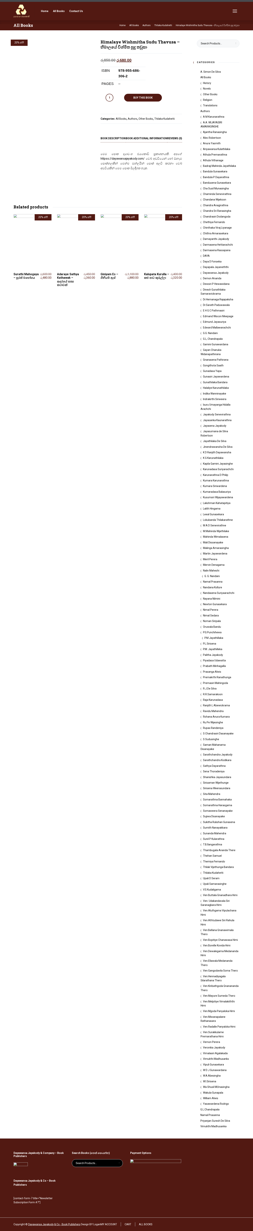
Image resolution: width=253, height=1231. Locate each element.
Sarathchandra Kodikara (217, 760)
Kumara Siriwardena (215, 486)
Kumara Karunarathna (216, 480)
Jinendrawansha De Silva (217, 446)
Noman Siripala (212, 621)
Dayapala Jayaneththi (216, 267)
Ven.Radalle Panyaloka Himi (219, 1026)
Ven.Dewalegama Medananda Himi (219, 953)
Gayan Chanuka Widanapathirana (211, 351)
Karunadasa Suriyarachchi (218, 469)
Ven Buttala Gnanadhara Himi (220, 895)
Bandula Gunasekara (215, 171)
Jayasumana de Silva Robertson (214, 433)
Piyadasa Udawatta (214, 660)
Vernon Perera (211, 1042)
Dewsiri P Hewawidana (216, 283)
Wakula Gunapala (213, 1092)
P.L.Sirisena (209, 643)
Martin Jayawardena (215, 553)
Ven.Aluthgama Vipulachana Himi (218, 912)
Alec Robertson (212, 137)
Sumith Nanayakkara (215, 827)
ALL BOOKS (145, 1224)
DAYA (206, 255)
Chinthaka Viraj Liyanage (217, 227)
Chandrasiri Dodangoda (216, 216)
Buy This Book (143, 97)
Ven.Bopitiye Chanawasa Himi (220, 939)
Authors (132, 118)
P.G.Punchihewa (212, 632)
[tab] (113, 138)
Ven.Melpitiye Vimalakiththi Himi (218, 1003)
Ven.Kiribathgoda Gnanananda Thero (220, 987)
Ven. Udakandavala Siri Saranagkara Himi (215, 902)
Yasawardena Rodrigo (216, 1103)
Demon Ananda (212, 278)
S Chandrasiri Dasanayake (218, 733)
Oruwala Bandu (212, 626)
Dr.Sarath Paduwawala (216, 304)
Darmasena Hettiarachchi (218, 244)
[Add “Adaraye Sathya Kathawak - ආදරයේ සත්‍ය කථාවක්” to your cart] (93, 283)
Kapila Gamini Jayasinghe (218, 463)
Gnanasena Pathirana (215, 359)
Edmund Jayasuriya (214, 321)
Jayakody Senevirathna (217, 414)
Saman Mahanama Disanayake (213, 746)
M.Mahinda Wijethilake (216, 531)
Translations (210, 105)
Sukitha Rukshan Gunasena (219, 822)
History (207, 83)
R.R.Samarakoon (213, 694)
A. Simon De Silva (210, 71)
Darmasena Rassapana (216, 250)
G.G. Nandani (210, 333)
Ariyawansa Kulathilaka (216, 149)
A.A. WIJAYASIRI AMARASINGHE (211, 124)
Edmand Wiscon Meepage (218, 316)
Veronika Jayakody (214, 1047)
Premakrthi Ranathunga (217, 677)
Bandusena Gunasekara (217, 182)
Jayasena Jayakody (214, 425)
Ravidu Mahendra (213, 711)
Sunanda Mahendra (214, 833)
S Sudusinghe (211, 739)
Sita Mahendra (211, 793)
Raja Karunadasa (213, 699)
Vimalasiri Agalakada (215, 1053)
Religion (207, 99)
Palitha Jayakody (213, 654)
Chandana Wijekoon (214, 199)
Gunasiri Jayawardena (216, 376)
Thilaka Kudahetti (164, 118)
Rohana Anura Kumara (216, 716)
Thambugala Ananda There (219, 850)
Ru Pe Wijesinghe (213, 722)
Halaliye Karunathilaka (216, 387)
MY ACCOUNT (109, 1224)
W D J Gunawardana (215, 1070)
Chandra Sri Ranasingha (217, 210)
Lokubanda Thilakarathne (218, 519)
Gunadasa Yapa (212, 371)
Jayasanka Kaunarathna (217, 420)
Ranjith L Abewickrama (216, 705)
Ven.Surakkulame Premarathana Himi (212, 1034)
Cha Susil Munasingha (216, 188)
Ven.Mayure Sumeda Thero (219, 995)
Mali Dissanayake (213, 542)
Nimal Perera (210, 609)
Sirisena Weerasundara (216, 788)
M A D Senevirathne (214, 525)
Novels (207, 88)
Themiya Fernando (214, 861)
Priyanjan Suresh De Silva (215, 1120)
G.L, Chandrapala (213, 338)
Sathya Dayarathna (214, 765)
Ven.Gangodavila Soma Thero (220, 970)
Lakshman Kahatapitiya (216, 503)
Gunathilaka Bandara (215, 382)
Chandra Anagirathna (215, 205)
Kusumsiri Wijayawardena (218, 497)
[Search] (225, 11)
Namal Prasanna (212, 581)
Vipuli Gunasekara (213, 1064)
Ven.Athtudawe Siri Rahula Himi (217, 922)
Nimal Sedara (211, 615)
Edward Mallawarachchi (217, 327)
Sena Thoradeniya (213, 771)
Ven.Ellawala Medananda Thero (216, 962)
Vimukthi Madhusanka (213, 1126)
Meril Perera (210, 559)
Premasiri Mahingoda (215, 683)
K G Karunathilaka (213, 457)
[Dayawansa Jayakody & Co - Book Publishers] (22, 11)
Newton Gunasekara (215, 604)
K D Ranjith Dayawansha (217, 452)
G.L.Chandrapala (209, 1109)
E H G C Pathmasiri (213, 310)
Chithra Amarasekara (215, 233)
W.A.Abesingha (212, 1075)
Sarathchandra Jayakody (217, 754)
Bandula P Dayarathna (216, 177)
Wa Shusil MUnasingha (216, 1086)
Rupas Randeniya (213, 727)
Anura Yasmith (212, 143)
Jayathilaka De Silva (214, 441)
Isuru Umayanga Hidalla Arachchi (215, 406)
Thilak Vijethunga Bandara (218, 867)
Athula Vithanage (213, 160)
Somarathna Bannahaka (217, 799)
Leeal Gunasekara (213, 514)
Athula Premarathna (215, 154)
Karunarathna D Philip (215, 474)
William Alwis (210, 1098)
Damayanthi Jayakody (216, 238)
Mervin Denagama (213, 564)
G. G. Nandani (212, 576)
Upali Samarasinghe (215, 883)
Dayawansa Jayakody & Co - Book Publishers (54, 1224)
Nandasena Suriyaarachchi (218, 592)
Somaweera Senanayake (218, 810)
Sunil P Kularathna (213, 838)
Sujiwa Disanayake (214, 816)
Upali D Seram (211, 878)
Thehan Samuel (212, 855)
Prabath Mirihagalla (214, 666)
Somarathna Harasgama (217, 805)
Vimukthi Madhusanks (216, 1058)
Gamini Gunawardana (215, 344)
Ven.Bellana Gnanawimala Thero (217, 932)
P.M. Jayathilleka (212, 649)
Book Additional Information (146, 138)
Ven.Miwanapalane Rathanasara (213, 1018)
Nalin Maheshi (211, 570)
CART (128, 1224)
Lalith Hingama (211, 508)
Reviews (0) (174, 138)
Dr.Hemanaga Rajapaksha (218, 299)
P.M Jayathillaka (213, 637)
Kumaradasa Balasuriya (217, 491)
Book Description (113, 138)
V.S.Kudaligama (212, 889)
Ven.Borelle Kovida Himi (216, 945)
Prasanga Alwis (212, 671)
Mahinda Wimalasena (215, 536)
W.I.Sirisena (209, 1081)
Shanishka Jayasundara (217, 777)
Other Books (146, 118)
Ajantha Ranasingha (215, 132)
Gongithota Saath (213, 365)
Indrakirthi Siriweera (214, 399)
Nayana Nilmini (211, 598)
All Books (121, 118)
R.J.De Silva (210, 688)
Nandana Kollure (212, 587)
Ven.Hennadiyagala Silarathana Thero (213, 978)
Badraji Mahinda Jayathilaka (219, 165)
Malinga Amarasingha (216, 548)
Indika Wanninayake (214, 393)
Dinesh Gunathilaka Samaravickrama (213, 291)
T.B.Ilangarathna (212, 844)
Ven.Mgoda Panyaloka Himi (219, 1011)
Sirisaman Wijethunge (216, 782)
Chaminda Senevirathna (217, 194)
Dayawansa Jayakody (216, 272)
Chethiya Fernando (214, 222)
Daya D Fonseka (212, 261)
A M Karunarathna (213, 116)
